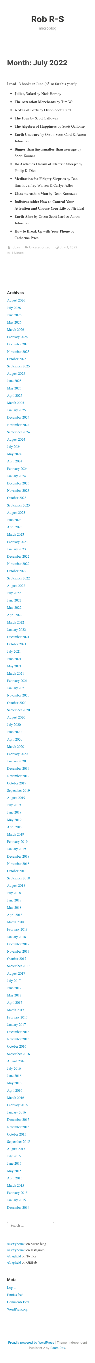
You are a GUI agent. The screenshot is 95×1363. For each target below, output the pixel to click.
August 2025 (16, 373)
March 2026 (15, 329)
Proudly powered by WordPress (31, 1342)
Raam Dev (57, 1348)
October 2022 (16, 570)
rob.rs (15, 247)
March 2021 (15, 673)
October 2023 (16, 497)
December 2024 (18, 417)
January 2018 (16, 936)
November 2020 (18, 695)
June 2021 (14, 658)
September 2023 (18, 505)
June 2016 (14, 1075)
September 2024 (18, 432)
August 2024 (16, 439)
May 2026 (14, 322)
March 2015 (15, 1185)
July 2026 (14, 307)
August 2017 (16, 973)
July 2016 (14, 1068)
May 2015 (14, 1170)
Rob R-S (47, 19)
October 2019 (16, 783)
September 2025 (18, 366)
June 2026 (14, 315)
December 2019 (18, 768)
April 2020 (14, 739)
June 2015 (14, 1163)
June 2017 (14, 987)
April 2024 (14, 461)
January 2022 (16, 629)
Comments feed (18, 1302)
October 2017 (16, 958)
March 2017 (15, 1009)
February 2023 (17, 541)
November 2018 (18, 863)
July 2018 (14, 892)
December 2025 (18, 344)
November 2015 (18, 1127)
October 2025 (16, 358)
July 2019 (14, 805)
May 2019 (14, 819)
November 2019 (18, 775)
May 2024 (14, 453)
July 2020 (14, 724)
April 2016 (14, 1090)
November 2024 (18, 424)
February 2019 (17, 841)
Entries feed (15, 1294)
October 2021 (16, 644)
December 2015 (18, 1119)
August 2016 (16, 1061)
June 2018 (14, 900)
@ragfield (14, 1256)
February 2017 (17, 1017)
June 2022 (14, 600)
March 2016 (15, 1097)
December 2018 (18, 856)
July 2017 (14, 980)
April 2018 (14, 914)
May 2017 (14, 995)
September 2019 (18, 790)
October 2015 (16, 1134)
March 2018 (15, 922)
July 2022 (14, 592)
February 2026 (17, 336)
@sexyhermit (16, 1243)
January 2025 (16, 410)
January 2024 (16, 475)
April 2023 (14, 527)
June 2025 (14, 380)
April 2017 (14, 1002)
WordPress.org (17, 1309)
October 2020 (16, 702)
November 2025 (18, 351)
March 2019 (15, 834)
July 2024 (14, 446)
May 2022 (14, 607)
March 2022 (15, 622)
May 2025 (14, 388)
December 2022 (18, 556)
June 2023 (14, 519)
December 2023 (18, 483)
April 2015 (14, 1178)
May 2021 (14, 666)
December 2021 (18, 636)
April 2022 (14, 614)
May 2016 (14, 1082)
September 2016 (18, 1053)
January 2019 (16, 848)
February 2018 (17, 929)
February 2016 (17, 1104)
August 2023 (16, 512)
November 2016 (18, 1039)
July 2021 (14, 651)
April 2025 (14, 395)
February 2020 (17, 753)
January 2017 (16, 1024)
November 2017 (18, 951)
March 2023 (15, 534)
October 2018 (16, 870)
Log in (11, 1287)
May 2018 (14, 907)
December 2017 (18, 944)
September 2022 (18, 578)
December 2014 (18, 1207)
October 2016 (16, 1046)
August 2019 (16, 797)
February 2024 (17, 468)
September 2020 (18, 710)
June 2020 (14, 731)
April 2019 (14, 827)
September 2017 (18, 965)
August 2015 (16, 1148)
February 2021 (17, 680)
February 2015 (17, 1192)
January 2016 (16, 1112)
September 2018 (18, 878)
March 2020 (15, 746)
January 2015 (16, 1199)
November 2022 (18, 563)
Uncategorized (40, 247)
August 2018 (16, 885)
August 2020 (16, 717)
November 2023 (18, 490)
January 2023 (16, 549)
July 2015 (14, 1156)
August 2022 (16, 585)
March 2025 (15, 402)
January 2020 (16, 761)
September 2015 (18, 1141)
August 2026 (16, 300)
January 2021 (16, 687)
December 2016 (18, 1031)
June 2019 (14, 812)
